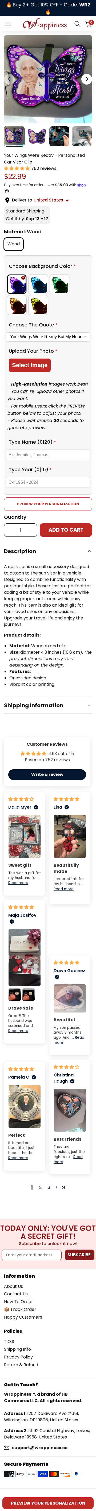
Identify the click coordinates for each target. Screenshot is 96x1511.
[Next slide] (86, 79)
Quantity (15, 517)
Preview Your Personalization (48, 504)
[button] (17, 168)
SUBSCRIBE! (79, 1255)
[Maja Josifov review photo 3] (28, 994)
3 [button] (49, 1187)
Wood (15, 244)
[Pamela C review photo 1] (24, 1106)
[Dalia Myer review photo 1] (24, 836)
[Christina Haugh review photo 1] (70, 1110)
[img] (21, 799)
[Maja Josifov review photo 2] (14, 994)
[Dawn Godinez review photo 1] (70, 998)
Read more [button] (18, 882)
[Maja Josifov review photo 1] (24, 957)
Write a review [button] (47, 774)
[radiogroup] (48, 294)
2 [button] (40, 1187)
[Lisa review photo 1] (70, 836)
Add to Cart (66, 530)
